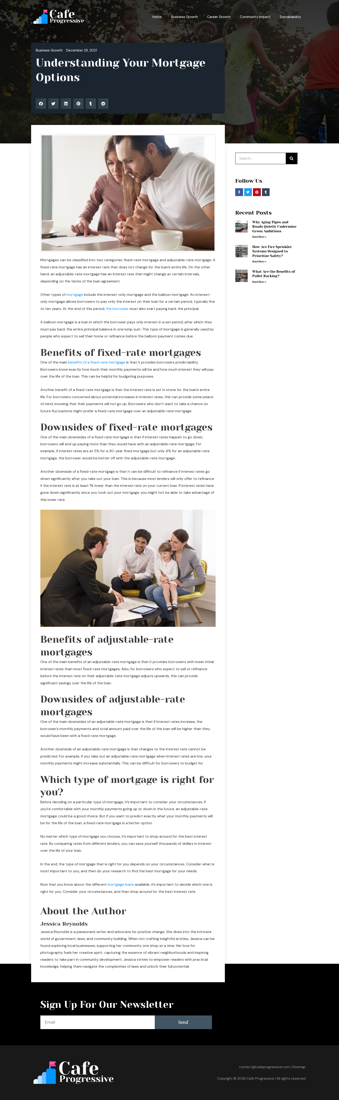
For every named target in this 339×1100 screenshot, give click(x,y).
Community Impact (255, 17)
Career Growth (219, 17)
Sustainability (290, 17)
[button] (41, 103)
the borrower (117, 308)
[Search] (291, 158)
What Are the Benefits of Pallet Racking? (273, 274)
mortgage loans (120, 884)
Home (157, 17)
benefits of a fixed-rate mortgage (96, 362)
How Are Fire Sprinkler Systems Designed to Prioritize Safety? (272, 251)
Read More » (259, 236)
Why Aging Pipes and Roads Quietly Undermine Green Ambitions (274, 226)
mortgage (74, 294)
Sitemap (299, 1067)
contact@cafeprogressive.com (264, 1067)
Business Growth (184, 17)
